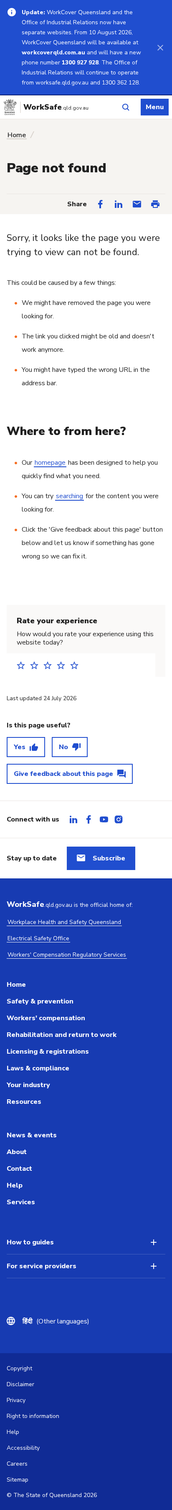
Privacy (16, 1400)
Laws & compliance (38, 1068)
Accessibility (23, 1448)
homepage (50, 462)
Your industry (28, 1085)
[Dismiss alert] (160, 47)
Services (21, 1202)
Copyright (19, 1368)
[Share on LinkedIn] (118, 204)
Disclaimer (20, 1384)
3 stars (50, 665)
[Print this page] (155, 204)
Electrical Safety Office (38, 938)
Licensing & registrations (48, 1051)
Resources (24, 1101)
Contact (19, 1168)
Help (15, 1185)
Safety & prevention (40, 1001)
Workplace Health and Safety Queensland (64, 922)
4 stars (63, 665)
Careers (17, 1464)
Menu (155, 107)
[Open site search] (125, 107)
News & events (32, 1135)
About (17, 1152)
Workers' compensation (46, 1018)
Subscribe (109, 858)
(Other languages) (56, 1321)
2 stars (36, 665)
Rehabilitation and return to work (61, 1034)
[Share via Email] (137, 204)
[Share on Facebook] (100, 204)
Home (17, 135)
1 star (23, 665)
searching (69, 496)
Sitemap (17, 1480)
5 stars (76, 665)
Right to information (33, 1416)
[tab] (73, 819)
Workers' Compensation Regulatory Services (67, 955)
